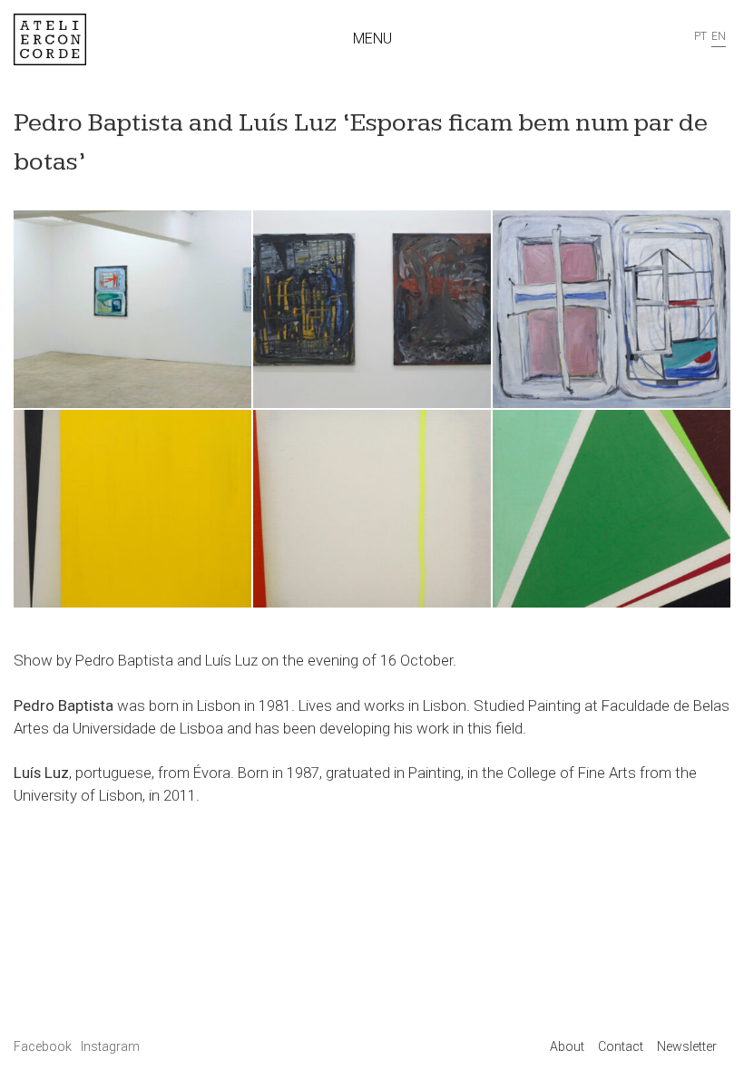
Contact (620, 1046)
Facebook (44, 1046)
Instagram (110, 1046)
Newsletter (687, 1046)
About (567, 1046)
